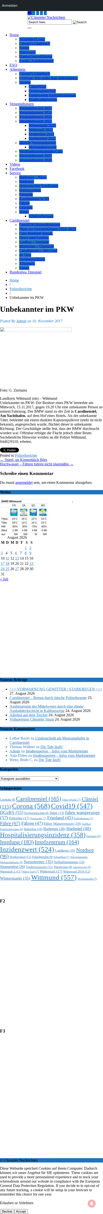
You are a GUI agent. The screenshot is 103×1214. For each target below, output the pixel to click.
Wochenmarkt (87, 878)
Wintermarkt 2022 (42, 125)
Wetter (24, 212)
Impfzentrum (57, 842)
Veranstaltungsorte (43, 147)
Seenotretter (38, 861)
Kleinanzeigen (30, 190)
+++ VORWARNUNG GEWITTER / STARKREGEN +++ (56, 689)
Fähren (24, 203)
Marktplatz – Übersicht (36, 246)
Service (15, 173)
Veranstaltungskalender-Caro (41, 151)
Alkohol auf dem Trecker (29, 715)
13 (17, 558)
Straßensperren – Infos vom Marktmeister (57, 751)
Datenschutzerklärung (35, 56)
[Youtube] (37, 13)
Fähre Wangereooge (62, 824)
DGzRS (11, 812)
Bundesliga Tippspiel (25, 272)
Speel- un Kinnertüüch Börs (23, 460)
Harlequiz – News (33, 177)
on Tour (25, 255)
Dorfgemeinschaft (42, 91)
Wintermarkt (15, 878)
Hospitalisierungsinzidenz (43, 834)
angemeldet (24, 482)
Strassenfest (12, 866)
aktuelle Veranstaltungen (37, 143)
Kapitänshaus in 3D (34, 199)
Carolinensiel (19, 220)
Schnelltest (61, 857)
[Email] (30, 13)
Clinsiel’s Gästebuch (34, 43)
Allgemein (17, 69)
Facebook (17, 169)
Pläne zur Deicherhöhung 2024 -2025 (47, 229)
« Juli (4, 579)
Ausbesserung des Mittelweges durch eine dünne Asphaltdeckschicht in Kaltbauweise (46, 708)
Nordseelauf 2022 (42, 138)
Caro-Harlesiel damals (36, 233)
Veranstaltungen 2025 (35, 108)
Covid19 (72, 806)
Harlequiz (26, 181)
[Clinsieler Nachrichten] (46, 17)
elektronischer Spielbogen (38, 186)
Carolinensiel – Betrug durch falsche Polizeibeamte (48, 698)
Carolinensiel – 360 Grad (38, 251)
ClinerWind (37, 87)
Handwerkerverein (43, 100)
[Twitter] (41, 13)
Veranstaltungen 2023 (35, 117)
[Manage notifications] (92, 1203)
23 (31, 563)
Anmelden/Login (32, 39)
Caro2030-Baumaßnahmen (39, 225)
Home (14, 35)
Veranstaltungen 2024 (35, 112)
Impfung (17, 842)
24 (3, 569)
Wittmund (54, 877)
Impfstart (93, 836)
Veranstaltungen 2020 (35, 160)
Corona (31, 806)
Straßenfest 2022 (41, 134)
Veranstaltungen (22, 104)
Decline (7, 1211)
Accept (21, 1211)
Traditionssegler (39, 867)
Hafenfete (33, 829)
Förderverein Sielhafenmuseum (52, 95)
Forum (24, 48)
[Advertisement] (51, 627)
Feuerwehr (38, 818)
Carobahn (7, 799)
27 (17, 569)
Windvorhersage (41, 216)
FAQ (13, 65)
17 (3, 563)
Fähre (10, 823)
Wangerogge (63, 867)
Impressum (27, 52)
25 (7, 569)
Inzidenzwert (27, 849)
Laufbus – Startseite (34, 242)
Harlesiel (78, 828)
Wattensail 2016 (76, 871)
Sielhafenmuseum (69, 862)
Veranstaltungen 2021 (35, 156)
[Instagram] (33, 13)
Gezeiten (26, 207)
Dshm (57, 813)
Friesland (60, 817)
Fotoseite (26, 194)
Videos (15, 164)
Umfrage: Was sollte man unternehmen (48, 78)
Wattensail (51, 871)
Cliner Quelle (71, 799)
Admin (21, 321)
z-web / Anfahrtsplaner (36, 61)
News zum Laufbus (34, 238)
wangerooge (82, 867)
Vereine (25, 82)
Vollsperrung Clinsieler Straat (32, 719)
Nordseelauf (20, 857)
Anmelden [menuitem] (9, 5)
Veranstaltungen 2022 (35, 121)
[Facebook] (45, 13)
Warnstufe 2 (10, 871)
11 (7, 558)
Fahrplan (19, 818)
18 (7, 563)
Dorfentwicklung (32, 259)
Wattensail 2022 (41, 130)
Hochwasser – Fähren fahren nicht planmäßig (37, 464)
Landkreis (65, 850)
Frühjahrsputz (83, 818)
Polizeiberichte (21, 289)
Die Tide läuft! (51, 747)
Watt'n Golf (30, 871)
